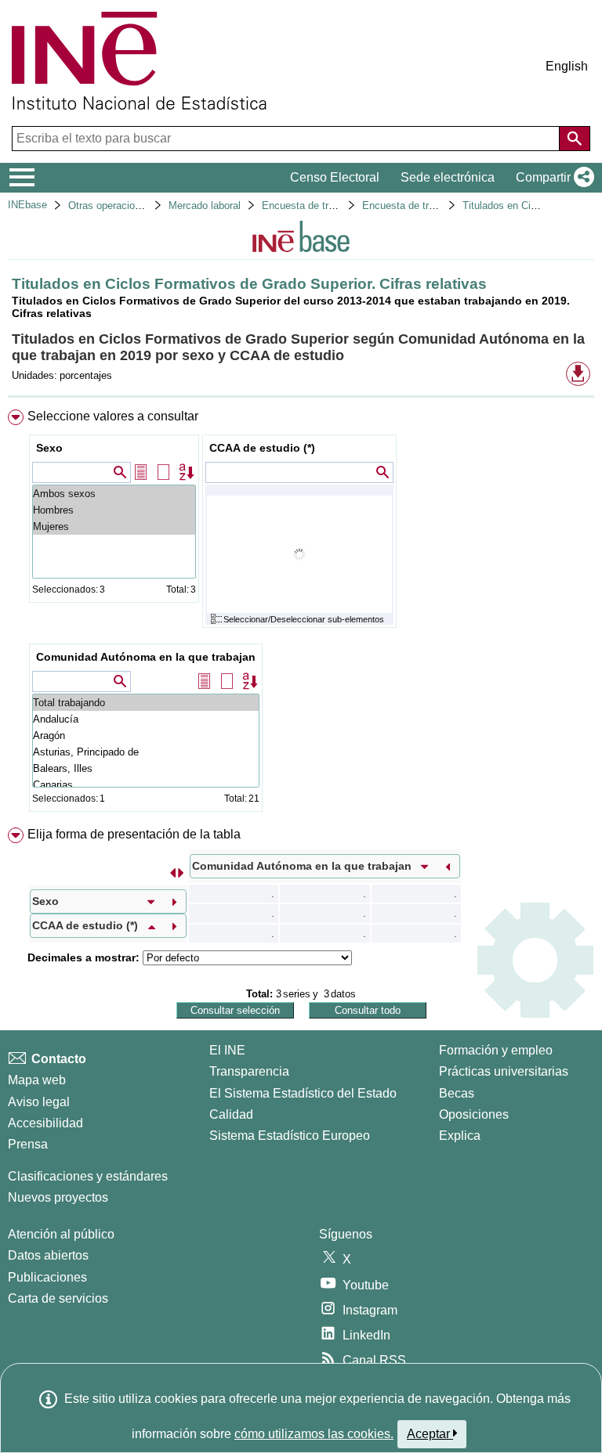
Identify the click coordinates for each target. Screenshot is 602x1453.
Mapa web (37, 1080)
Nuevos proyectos (58, 1197)
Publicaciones (47, 1277)
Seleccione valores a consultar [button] (112, 416)
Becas (456, 1093)
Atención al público (61, 1234)
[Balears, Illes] (146, 768)
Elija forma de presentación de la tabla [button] (134, 834)
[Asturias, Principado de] (146, 752)
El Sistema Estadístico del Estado (303, 1093)
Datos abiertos (48, 1255)
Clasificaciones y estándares (88, 1176)
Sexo (49, 448)
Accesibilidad (45, 1123)
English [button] (567, 66)
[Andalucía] (146, 719)
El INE (227, 1050)
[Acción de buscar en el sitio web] (574, 138)
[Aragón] (146, 735)
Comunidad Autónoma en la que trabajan (146, 657)
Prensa (28, 1144)
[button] (552, 178)
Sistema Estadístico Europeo (289, 1135)
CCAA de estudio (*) (262, 448)
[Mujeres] (114, 526)
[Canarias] (146, 785)
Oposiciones (474, 1114)
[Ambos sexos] (114, 493)
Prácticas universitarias (503, 1071)
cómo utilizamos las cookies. (313, 1433)
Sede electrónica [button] (448, 177)
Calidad (231, 1114)
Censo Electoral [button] (334, 177)
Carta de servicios (58, 1298)
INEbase (27, 205)
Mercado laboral (205, 205)
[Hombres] (114, 510)
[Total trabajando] (146, 702)
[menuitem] (301, 614)
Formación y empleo (496, 1050)
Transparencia (249, 1071)
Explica (460, 1135)
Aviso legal (39, 1102)
